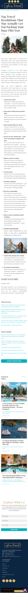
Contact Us (5, 566)
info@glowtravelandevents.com (11, 556)
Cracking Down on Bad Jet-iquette (11, 347)
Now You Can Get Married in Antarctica (12, 350)
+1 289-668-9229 (8, 553)
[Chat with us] (25, 590)
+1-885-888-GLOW (9, 555)
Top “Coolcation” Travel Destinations (11, 325)
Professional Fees (8, 574)
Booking (5, 568)
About (4, 564)
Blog (3, 576)
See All (24, 376)
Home (2, 10)
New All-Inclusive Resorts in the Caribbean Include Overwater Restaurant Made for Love (13, 336)
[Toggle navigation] (2, 5)
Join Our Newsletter (20, 591)
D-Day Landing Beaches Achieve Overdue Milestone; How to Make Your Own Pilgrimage (13, 311)
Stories (8, 10)
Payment (4, 572)
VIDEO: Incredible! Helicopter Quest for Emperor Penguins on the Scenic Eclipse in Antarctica (13, 342)
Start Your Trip (14, 361)
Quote (4, 570)
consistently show (13, 70)
